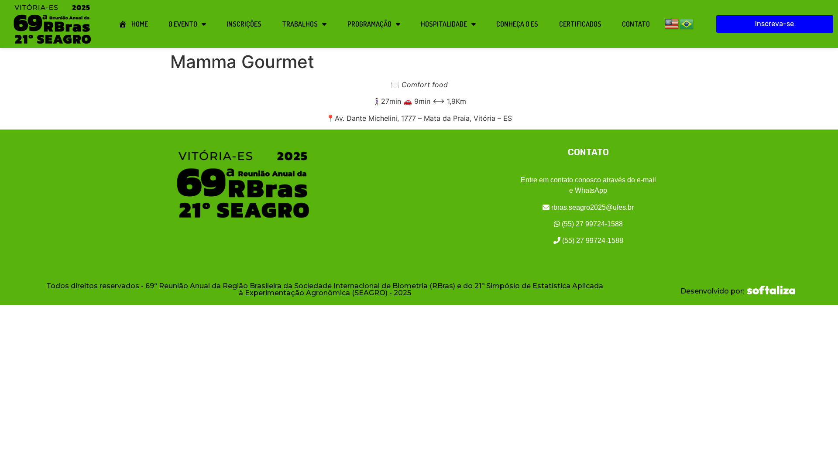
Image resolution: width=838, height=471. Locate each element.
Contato (636, 24)
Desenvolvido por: (712, 291)
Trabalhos (300, 24)
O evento (182, 24)
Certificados (580, 24)
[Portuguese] (687, 23)
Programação (369, 24)
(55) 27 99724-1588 (591, 224)
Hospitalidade (444, 24)
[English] (672, 23)
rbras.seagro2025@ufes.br (592, 207)
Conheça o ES (517, 24)
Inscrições (244, 24)
